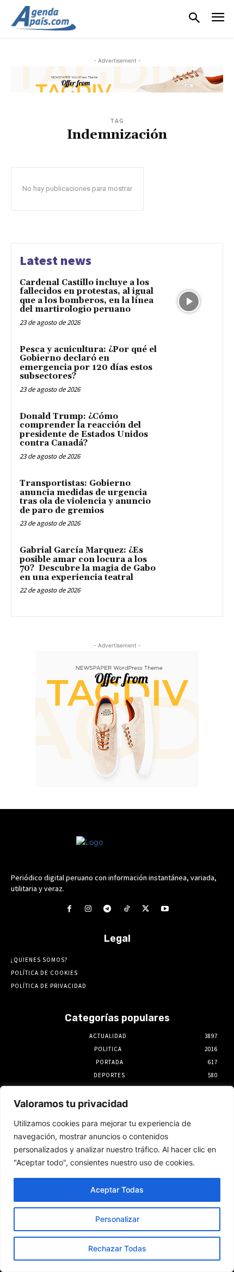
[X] (145, 909)
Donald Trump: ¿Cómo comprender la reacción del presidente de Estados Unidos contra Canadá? (84, 430)
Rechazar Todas (117, 1248)
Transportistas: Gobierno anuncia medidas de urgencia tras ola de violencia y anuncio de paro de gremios (85, 497)
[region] (117, 1179)
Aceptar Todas (117, 1189)
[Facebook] (69, 909)
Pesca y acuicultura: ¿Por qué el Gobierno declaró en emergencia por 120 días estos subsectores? (88, 363)
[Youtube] (164, 909)
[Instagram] (88, 909)
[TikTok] (126, 909)
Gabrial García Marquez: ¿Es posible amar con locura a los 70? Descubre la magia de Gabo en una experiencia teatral (88, 564)
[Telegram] (107, 909)
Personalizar (117, 1219)
